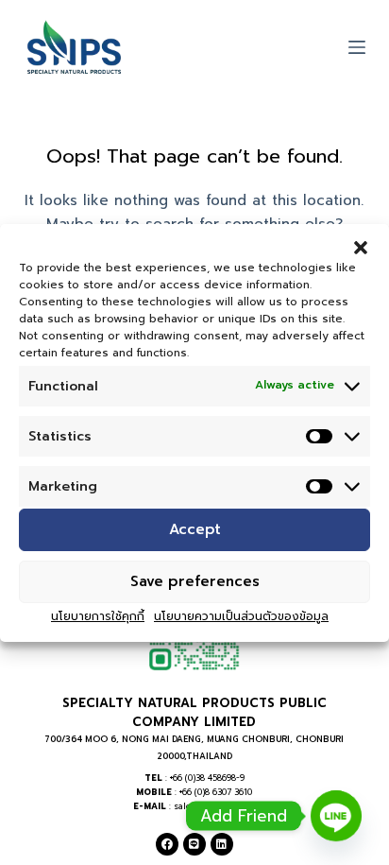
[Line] (194, 844)
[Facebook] (167, 844)
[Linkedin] (222, 844)
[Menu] (356, 47)
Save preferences (195, 581)
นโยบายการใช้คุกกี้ (97, 616)
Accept (195, 529)
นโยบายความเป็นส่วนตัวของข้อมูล (241, 616)
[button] (360, 246)
